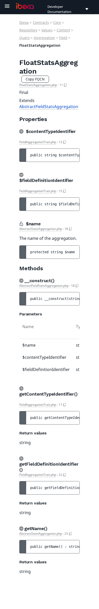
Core (57, 22)
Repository (28, 30)
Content (63, 30)
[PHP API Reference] (25, 6)
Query (24, 37)
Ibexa (24, 22)
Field (63, 37)
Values (47, 30)
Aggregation (44, 37)
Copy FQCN (35, 79)
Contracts (41, 22)
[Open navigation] (7, 6)
